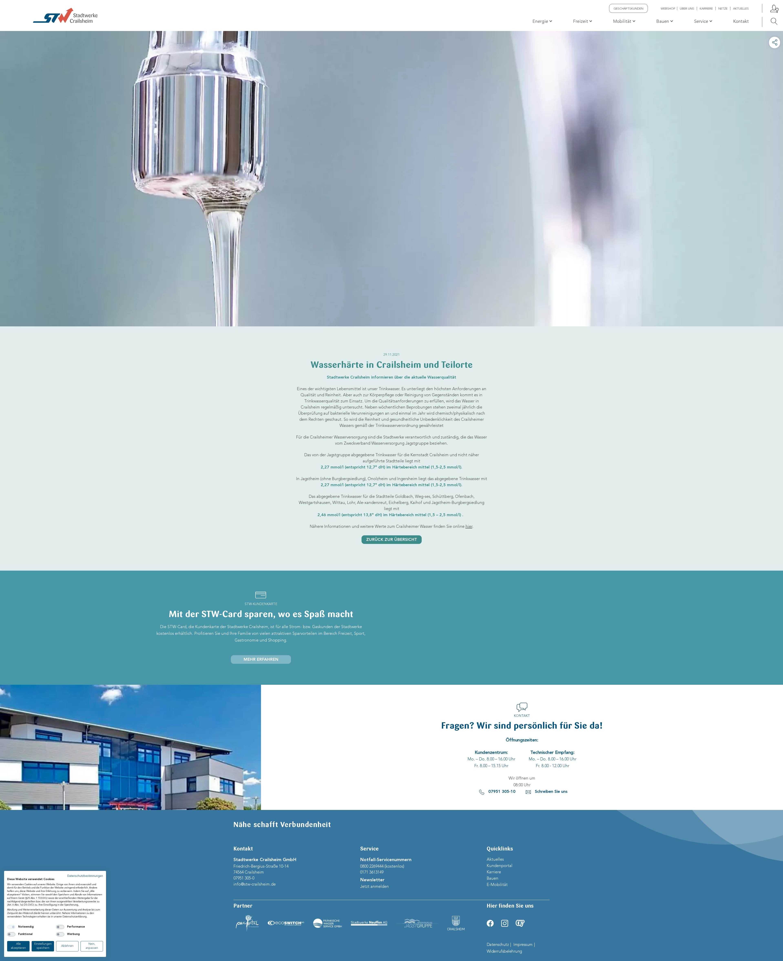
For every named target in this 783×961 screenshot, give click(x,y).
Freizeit (580, 21)
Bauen (662, 21)
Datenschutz (498, 945)
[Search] (769, 21)
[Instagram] (504, 923)
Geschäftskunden (628, 8)
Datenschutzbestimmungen (85, 876)
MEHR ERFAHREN (260, 660)
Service (701, 21)
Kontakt (741, 21)
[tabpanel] (391, 178)
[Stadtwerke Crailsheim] (65, 15)
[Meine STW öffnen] (773, 8)
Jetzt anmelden (374, 887)
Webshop (668, 8)
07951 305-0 (243, 878)
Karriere (706, 8)
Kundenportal (499, 866)
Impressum (523, 945)
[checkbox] (11, 927)
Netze (723, 8)
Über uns (687, 8)
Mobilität (622, 21)
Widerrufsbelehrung (504, 952)
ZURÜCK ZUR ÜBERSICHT (391, 540)
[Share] (774, 42)
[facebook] (490, 923)
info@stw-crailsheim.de (254, 885)
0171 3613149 (372, 872)
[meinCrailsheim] (520, 923)
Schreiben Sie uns (551, 792)
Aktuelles (741, 8)
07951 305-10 (501, 792)
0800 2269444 (372, 867)
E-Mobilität (497, 885)
